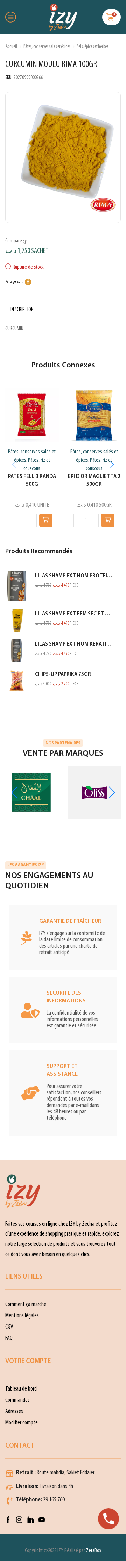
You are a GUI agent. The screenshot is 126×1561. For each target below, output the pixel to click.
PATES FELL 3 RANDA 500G (32, 480)
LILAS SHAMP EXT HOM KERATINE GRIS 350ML (73, 644)
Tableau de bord (21, 1389)
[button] (45, 520)
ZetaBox (93, 1551)
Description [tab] (22, 309)
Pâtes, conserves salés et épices (46, 46)
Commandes (17, 1400)
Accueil (11, 46)
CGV (9, 1327)
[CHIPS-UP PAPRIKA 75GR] (16, 680)
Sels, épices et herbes (92, 46)
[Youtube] (41, 1520)
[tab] (22, 310)
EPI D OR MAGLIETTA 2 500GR (94, 480)
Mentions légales (22, 1315)
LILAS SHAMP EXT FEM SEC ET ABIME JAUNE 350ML (73, 614)
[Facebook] (8, 1520)
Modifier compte (21, 1422)
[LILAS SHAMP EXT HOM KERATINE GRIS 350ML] (16, 650)
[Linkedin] (30, 1520)
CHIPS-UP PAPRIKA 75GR (63, 674)
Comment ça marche (25, 1304)
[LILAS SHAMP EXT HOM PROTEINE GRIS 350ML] (16, 586)
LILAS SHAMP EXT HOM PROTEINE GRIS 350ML (73, 576)
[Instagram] (19, 1520)
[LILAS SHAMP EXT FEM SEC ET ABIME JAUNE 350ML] (16, 620)
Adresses (14, 1411)
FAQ (9, 1338)
